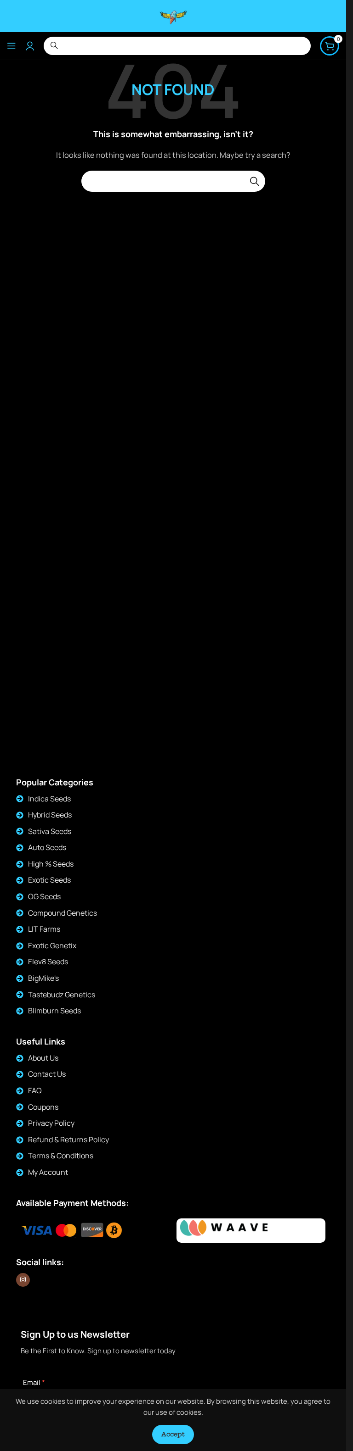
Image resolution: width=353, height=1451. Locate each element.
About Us (43, 1058)
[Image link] (227, 1230)
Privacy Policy (51, 1123)
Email (34, 1382)
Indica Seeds (49, 799)
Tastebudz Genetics (61, 995)
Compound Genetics (62, 913)
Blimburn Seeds (54, 1011)
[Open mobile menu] (11, 46)
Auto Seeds (47, 847)
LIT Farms (44, 929)
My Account (48, 1172)
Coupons (43, 1107)
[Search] (254, 181)
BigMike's (43, 978)
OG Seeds (44, 896)
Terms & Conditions (60, 1156)
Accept (173, 1434)
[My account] (30, 46)
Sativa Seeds (49, 831)
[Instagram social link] (23, 1280)
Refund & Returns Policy (68, 1139)
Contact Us (47, 1074)
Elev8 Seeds (48, 961)
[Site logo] (173, 15)
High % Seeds (51, 864)
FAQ (35, 1090)
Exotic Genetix (52, 945)
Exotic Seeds (49, 880)
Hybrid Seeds (50, 815)
